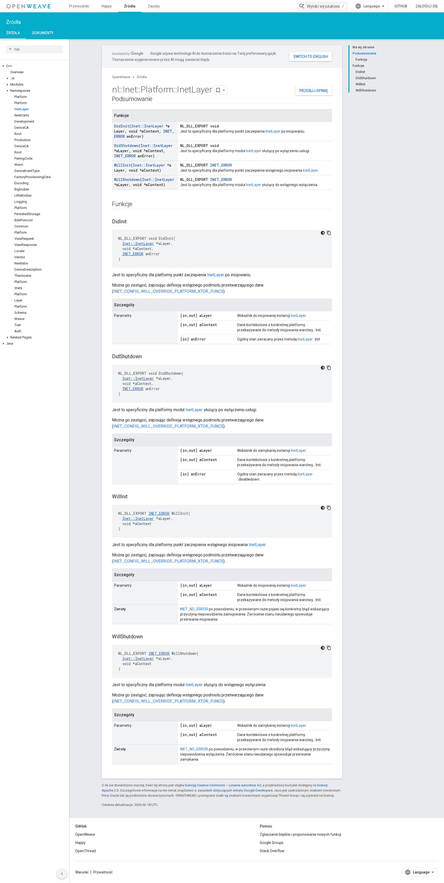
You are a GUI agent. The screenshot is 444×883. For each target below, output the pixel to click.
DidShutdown (126, 145)
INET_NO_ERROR (194, 609)
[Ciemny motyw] (323, 233)
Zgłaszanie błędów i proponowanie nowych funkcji (300, 834)
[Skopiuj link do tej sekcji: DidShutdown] (147, 357)
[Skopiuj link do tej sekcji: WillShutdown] (148, 637)
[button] (34, 66)
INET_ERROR (125, 155)
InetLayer (273, 131)
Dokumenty (42, 33)
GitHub (400, 6)
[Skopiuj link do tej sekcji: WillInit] (133, 497)
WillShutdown (127, 179)
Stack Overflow (272, 851)
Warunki (81, 872)
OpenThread (85, 851)
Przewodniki (79, 6)
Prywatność (103, 872)
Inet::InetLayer (147, 126)
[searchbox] (34, 49)
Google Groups (271, 843)
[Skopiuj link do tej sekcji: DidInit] (132, 222)
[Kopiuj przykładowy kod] (329, 233)
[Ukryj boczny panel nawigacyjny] (62, 874)
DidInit (121, 126)
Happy (106, 6)
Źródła (129, 6)
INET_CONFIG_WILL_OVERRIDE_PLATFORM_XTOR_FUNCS (168, 291)
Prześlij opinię (313, 91)
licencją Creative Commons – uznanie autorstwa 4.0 (223, 785)
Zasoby (154, 6)
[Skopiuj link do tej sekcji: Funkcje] (137, 204)
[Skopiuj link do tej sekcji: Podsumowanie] (157, 99)
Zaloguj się (426, 6)
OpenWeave (121, 77)
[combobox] (322, 6)
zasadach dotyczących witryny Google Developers (235, 790)
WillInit (122, 165)
